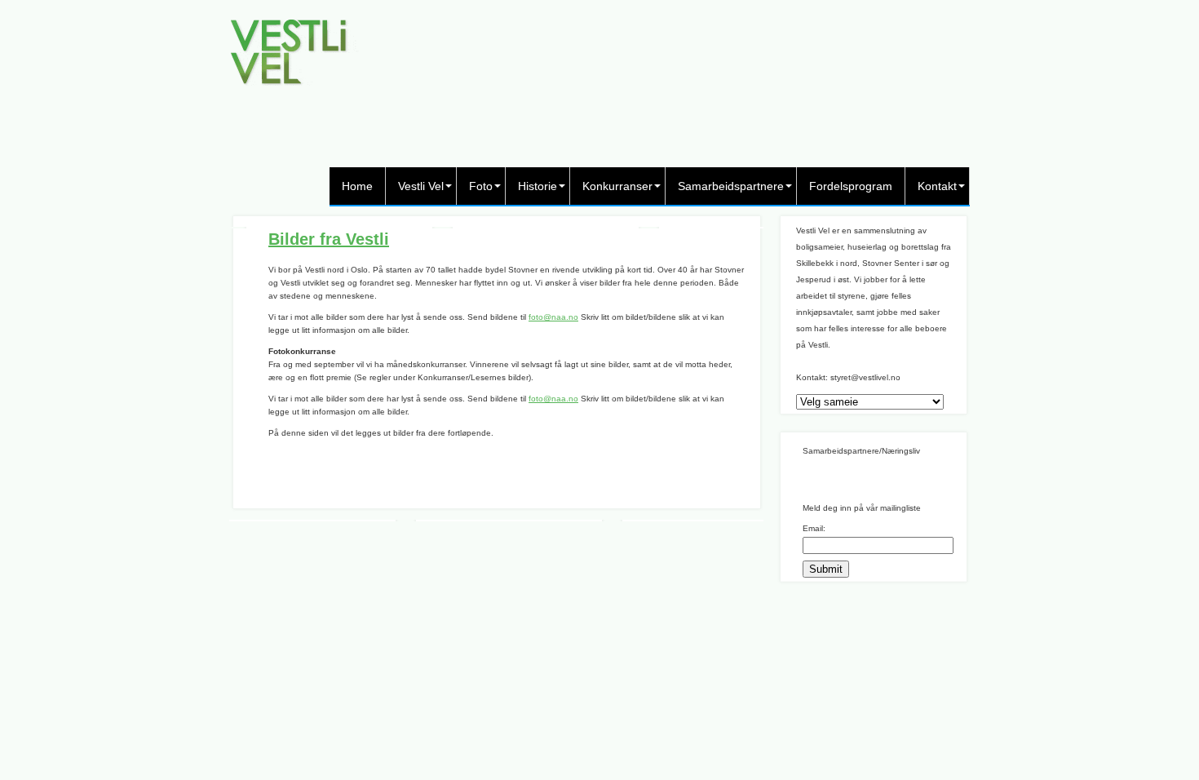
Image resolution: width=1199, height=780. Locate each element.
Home (357, 186)
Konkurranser (617, 186)
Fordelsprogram (850, 186)
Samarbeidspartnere (731, 186)
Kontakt (937, 186)
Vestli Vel (421, 186)
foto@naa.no (553, 316)
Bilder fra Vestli (328, 239)
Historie (537, 186)
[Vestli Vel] (294, 89)
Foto (481, 186)
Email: (814, 528)
